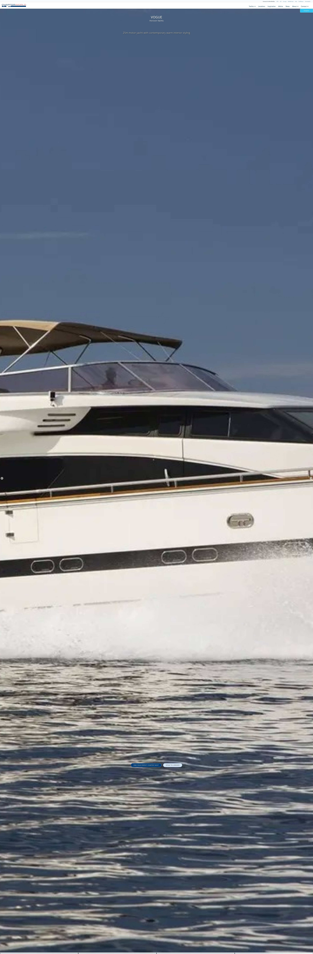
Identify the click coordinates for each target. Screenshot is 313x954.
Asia (296, 1)
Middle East (290, 1)
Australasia (307, 1)
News (288, 6)
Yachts (251, 6)
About (294, 6)
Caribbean (300, 1)
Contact (304, 6)
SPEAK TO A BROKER (173, 765)
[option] (156, 477)
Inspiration (272, 6)
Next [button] (311, 478)
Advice (280, 6)
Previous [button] (2, 478)
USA (277, 1)
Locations (261, 6)
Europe (284, 1)
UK (280, 1)
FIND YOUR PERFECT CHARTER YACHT (146, 765)
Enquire (306, 11)
